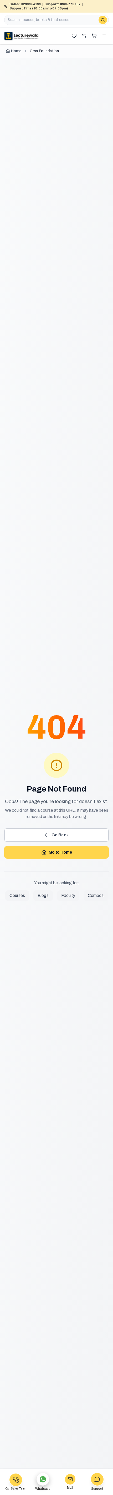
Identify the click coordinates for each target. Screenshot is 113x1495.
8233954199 (31, 4)
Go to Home (60, 852)
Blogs (43, 895)
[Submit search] (103, 20)
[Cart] (94, 36)
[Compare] (84, 36)
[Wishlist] (74, 36)
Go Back (60, 835)
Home (16, 51)
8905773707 (70, 4)
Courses (17, 895)
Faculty (68, 895)
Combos (96, 895)
